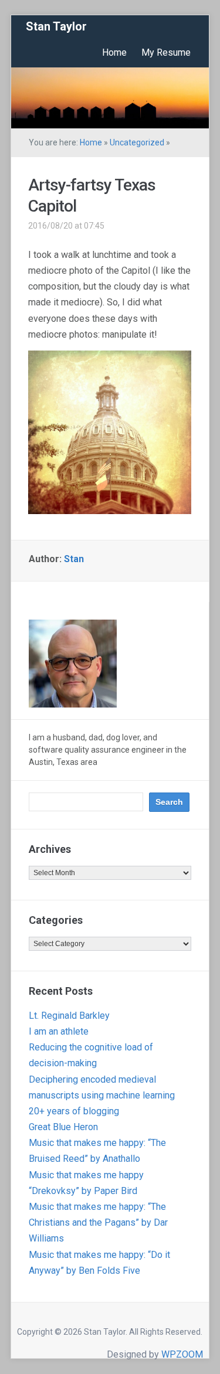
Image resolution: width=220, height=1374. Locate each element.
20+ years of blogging (74, 1111)
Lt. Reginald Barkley (69, 1015)
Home (114, 52)
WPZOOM (182, 1354)
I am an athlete (59, 1031)
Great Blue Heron (63, 1126)
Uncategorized (137, 142)
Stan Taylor (56, 26)
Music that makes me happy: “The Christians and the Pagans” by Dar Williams (98, 1222)
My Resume (166, 52)
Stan (74, 558)
